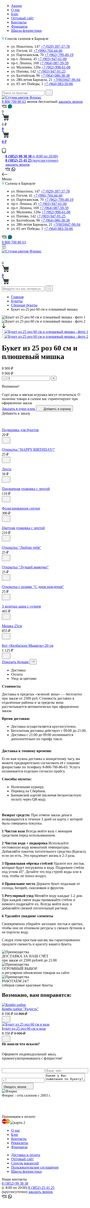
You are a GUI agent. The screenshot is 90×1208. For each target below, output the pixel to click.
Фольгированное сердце (21, 508)
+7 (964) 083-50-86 (58, 84)
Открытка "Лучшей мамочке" (25, 567)
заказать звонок (70, 102)
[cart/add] (6, 440)
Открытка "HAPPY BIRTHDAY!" (28, 449)
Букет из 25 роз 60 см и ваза (24, 1028)
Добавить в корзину (57, 409)
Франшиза (19, 26)
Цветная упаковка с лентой (23, 528)
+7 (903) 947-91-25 (51, 71)
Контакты (19, 22)
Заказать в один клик (19, 409)
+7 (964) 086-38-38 (55, 75)
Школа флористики (26, 31)
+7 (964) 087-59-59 (54, 63)
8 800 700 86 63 (14, 102)
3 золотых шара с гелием (21, 606)
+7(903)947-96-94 (66, 80)
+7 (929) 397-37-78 (55, 46)
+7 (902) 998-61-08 (56, 67)
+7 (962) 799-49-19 (59, 55)
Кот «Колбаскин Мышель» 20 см (27, 645)
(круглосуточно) (31, 160)
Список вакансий (25, 1163)
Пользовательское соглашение (35, 1167)
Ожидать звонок (15, 1087)
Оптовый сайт (22, 18)
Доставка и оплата (25, 1155)
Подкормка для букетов (20, 430)
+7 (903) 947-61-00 (52, 59)
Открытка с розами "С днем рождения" (33, 587)
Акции (16, 6)
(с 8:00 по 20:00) (31, 156)
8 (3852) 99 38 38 (15, 1183)
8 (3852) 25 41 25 (41, 1188)
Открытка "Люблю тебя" (21, 547)
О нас (15, 10)
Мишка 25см (12, 626)
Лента (6, 469)
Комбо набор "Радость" (20, 1009)
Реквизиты (19, 1143)
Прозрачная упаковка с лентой (26, 489)
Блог (14, 14)
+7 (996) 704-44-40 (47, 51)
